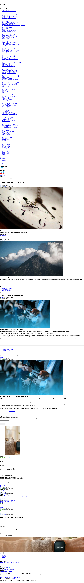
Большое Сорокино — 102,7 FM (7, 137)
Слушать (1, 484)
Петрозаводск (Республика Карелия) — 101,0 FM (10, 93)
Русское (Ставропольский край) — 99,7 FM (9, 96)
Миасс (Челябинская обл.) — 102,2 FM (8, 72)
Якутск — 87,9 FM (5, 130)
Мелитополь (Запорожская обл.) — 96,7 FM (9, 71)
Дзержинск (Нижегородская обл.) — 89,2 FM (9, 36)
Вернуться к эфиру (3, 7)
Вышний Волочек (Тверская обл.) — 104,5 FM (10, 30)
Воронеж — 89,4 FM (5, 29)
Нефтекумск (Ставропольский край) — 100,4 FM (10, 76)
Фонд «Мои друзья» (9, 562)
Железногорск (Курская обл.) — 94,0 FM (9, 41)
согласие (6, 473)
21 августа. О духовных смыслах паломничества (8, 506)
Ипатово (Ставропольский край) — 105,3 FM (9, 48)
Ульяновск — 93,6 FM (6, 121)
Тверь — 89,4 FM (5, 111)
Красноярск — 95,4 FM (6, 64)
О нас (3, 163)
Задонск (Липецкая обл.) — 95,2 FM (8, 43)
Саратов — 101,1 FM (5, 100)
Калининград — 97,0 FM (6, 52)
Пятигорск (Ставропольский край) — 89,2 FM (10, 94)
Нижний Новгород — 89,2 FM (7, 78)
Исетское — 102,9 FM (6, 144)
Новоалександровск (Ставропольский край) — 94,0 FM (11, 80)
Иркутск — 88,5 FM (5, 49)
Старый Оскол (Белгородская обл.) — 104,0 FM (10, 107)
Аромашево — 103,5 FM (6, 135)
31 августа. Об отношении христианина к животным (11, 348)
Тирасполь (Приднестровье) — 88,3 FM (9, 113)
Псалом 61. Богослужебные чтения (6, 485)
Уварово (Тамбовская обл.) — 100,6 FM (8, 120)
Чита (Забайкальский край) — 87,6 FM (8, 128)
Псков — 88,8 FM (5, 92)
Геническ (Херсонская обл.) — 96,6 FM (8, 34)
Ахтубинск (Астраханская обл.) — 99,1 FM (9, 16)
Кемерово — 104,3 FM (6, 54)
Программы (4, 160)
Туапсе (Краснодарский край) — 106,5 (8, 118)
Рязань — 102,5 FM (5, 97)
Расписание (4, 161)
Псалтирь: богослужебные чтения (9, 484)
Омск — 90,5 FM (5, 85)
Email (1, 461)
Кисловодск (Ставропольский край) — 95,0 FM (10, 59)
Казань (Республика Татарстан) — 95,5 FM (9, 51)
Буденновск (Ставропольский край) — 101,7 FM (10, 23)
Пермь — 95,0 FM (5, 91)
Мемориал (4, 559)
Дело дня (3, 162)
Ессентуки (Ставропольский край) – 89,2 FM (9, 40)
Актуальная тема (11, 179)
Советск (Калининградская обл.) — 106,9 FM (9, 105)
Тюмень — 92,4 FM (5, 119)
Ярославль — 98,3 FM (6, 132)
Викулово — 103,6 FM (6, 139)
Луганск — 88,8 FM (5, 68)
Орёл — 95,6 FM (5, 87)
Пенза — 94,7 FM (5, 90)
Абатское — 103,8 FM (6, 134)
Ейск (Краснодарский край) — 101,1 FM (9, 39)
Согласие (6, 468)
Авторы (3, 557)
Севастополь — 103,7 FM (6, 102)
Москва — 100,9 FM (5, 10)
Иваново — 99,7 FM (5, 46)
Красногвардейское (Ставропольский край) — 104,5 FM (11, 62)
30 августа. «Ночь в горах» (6, 289)
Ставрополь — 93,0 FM (6, 106)
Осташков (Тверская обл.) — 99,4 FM (8, 89)
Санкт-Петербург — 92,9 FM (7, 99)
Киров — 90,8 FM (5, 57)
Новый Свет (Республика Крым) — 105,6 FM (9, 84)
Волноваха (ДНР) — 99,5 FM (7, 27)
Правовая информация (4, 575)
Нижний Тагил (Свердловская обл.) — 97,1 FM (10, 79)
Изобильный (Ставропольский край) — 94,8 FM (10, 47)
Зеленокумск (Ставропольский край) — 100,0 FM (10, 44)
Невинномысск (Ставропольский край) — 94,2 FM (10, 75)
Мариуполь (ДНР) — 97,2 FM (7, 69)
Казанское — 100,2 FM (6, 146)
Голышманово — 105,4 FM (6, 140)
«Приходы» (20, 562)
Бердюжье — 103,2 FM (6, 136)
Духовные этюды (3, 235)
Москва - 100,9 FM (3, 8)
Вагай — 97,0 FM (5, 138)
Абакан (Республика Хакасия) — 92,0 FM (9, 11)
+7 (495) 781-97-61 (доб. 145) (11, 565)
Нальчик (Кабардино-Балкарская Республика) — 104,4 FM (12, 74)
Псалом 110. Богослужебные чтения (6, 501)
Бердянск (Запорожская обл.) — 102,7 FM (9, 18)
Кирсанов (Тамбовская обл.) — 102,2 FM (9, 58)
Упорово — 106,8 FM (5, 152)
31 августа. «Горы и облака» (7, 288)
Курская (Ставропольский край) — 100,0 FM (9, 65)
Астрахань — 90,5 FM (6, 15)
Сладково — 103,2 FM (6, 151)
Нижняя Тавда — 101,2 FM (6, 148)
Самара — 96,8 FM (5, 98)
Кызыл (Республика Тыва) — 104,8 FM (8, 66)
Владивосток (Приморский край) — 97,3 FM (9, 24)
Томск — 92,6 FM (5, 116)
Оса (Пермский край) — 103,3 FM (8, 88)
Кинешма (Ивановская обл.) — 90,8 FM (9, 56)
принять (1, 582)
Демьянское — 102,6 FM (6, 141)
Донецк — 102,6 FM (5, 38)
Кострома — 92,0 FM (5, 61)
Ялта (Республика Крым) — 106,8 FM (8, 131)
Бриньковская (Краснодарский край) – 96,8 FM (10, 20)
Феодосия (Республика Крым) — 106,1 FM (9, 122)
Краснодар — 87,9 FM (6, 63)
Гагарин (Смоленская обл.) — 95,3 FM (8, 32)
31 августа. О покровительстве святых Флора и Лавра (11, 349)
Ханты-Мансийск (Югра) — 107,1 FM (8, 124)
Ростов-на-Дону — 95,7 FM (6, 95)
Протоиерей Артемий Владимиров (8, 283)
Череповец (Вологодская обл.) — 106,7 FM (9, 127)
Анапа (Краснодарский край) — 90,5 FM (9, 13)
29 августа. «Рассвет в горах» (7, 290)
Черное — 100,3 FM (5, 153)
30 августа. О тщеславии (6, 350)
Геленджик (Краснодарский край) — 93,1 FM (9, 33)
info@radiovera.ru (3, 565)
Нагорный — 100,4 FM (6, 147)
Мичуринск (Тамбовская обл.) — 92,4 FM (9, 73)
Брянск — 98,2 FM (5, 21)
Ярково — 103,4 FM (5, 154)
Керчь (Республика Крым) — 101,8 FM (8, 55)
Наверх (1, 552)
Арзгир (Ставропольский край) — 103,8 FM (9, 14)
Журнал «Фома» (3, 562)
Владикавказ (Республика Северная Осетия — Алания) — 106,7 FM (13, 25)
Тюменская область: (5, 133)
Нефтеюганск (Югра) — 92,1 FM (7, 77)
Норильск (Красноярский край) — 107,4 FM (9, 83)
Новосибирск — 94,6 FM (6, 81)
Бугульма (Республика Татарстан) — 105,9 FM (10, 22)
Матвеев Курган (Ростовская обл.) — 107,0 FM (10, 70)
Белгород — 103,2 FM (6, 17)
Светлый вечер (6, 495)
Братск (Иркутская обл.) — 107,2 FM (8, 19)
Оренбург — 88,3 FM (5, 86)
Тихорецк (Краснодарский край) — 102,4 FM (9, 114)
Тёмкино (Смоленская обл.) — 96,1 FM (8, 112)
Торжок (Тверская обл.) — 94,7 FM (8, 117)
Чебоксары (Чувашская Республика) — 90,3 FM (10, 125)
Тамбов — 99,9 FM (5, 110)
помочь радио (2, 156)
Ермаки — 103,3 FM (5, 142)
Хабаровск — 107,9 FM (6, 123)
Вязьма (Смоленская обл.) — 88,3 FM (8, 31)
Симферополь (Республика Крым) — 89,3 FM (10, 103)
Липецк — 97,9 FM (5, 67)
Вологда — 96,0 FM (5, 28)
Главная (1, 179)
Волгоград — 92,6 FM (6, 26)
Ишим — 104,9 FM (5, 145)
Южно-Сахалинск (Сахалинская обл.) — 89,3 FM (10, 129)
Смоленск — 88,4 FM (5, 104)
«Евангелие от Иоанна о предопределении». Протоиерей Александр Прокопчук (13, 496)
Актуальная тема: (12, 346)
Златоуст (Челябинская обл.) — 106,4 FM (9, 45)
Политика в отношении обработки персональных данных (10, 577)
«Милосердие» (15, 562)
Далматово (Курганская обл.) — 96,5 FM (9, 35)
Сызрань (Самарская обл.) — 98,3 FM (8, 109)
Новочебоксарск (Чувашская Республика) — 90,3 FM (11, 82)
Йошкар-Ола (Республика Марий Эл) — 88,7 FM (10, 50)
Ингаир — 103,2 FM (5, 143)
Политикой (3, 469)
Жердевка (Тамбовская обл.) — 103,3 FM (9, 42)
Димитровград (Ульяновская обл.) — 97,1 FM (9, 37)
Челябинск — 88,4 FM (6, 126)
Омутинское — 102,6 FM (6, 150)
